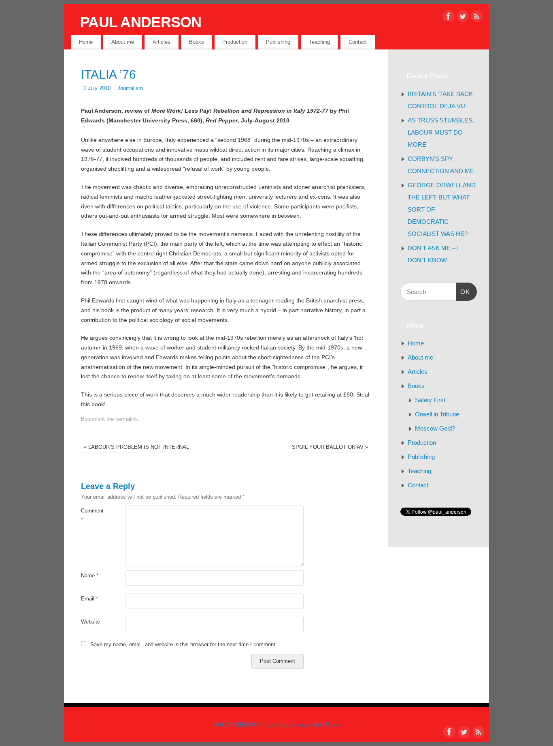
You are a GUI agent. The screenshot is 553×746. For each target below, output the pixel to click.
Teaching (319, 42)
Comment (92, 515)
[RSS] (477, 18)
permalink (126, 419)
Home (86, 42)
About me (122, 42)
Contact (358, 42)
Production (234, 42)
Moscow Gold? (435, 428)
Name (89, 576)
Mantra (298, 725)
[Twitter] (463, 18)
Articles (161, 42)
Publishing (278, 42)
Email (89, 599)
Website (90, 622)
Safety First (430, 400)
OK (463, 291)
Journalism (130, 88)
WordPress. (327, 725)
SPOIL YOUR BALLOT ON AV (330, 447)
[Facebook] (448, 18)
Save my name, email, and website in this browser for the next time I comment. (183, 644)
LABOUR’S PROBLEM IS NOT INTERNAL (136, 447)
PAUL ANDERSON (141, 22)
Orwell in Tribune (437, 414)
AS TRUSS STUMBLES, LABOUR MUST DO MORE (441, 132)
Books (196, 42)
